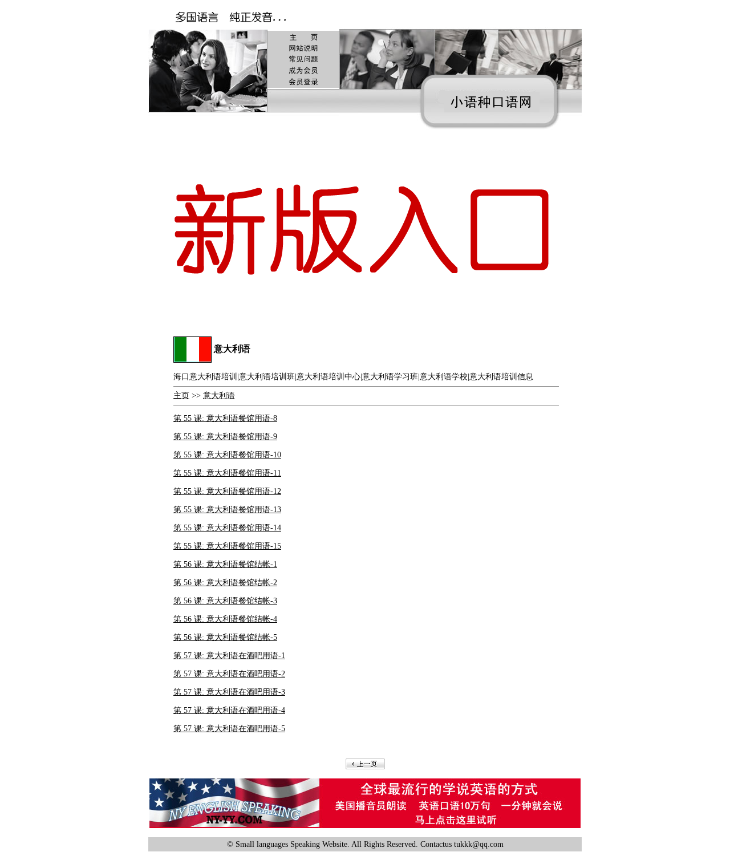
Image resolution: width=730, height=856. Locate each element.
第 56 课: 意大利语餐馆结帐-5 (225, 637)
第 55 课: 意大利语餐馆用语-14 (227, 528)
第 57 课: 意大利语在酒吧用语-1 (229, 655)
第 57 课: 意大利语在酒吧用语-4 (229, 710)
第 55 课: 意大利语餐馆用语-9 (225, 436)
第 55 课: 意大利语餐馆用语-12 (227, 491)
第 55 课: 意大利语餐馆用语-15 (227, 546)
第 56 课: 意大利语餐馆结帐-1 (225, 564)
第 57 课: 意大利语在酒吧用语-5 (229, 728)
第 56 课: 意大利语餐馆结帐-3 (225, 601)
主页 (181, 395)
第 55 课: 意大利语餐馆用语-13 (227, 509)
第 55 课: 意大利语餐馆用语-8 (225, 418)
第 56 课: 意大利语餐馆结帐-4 (225, 619)
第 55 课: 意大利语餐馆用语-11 (227, 473)
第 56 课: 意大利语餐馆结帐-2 (225, 582)
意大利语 (219, 395)
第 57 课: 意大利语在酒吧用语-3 (229, 692)
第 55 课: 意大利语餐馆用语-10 (227, 455)
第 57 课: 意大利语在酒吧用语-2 (229, 674)
